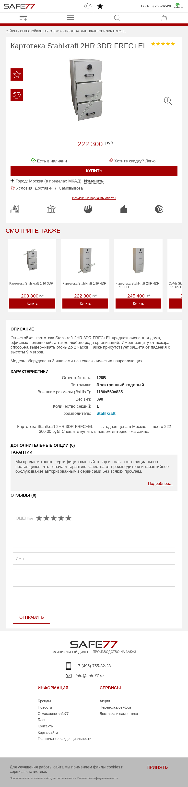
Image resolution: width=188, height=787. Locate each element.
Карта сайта (48, 732)
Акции (105, 701)
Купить (32, 303)
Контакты (46, 726)
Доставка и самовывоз (119, 714)
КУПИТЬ (94, 171)
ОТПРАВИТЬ (31, 617)
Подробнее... (160, 483)
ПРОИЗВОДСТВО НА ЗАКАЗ (114, 652)
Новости (45, 707)
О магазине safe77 (53, 714)
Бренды (44, 701)
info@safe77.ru (90, 675)
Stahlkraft (106, 413)
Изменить (94, 181)
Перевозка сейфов (115, 707)
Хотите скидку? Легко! (135, 161)
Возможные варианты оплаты (94, 198)
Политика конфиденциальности (64, 738)
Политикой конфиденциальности (97, 778)
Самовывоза (71, 188)
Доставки (44, 188)
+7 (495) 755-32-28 (156, 6)
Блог (42, 720)
